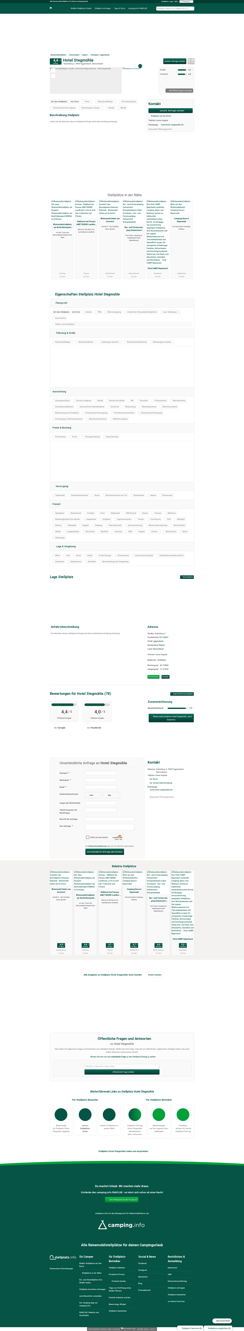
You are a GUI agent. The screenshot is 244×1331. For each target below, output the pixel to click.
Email (62, 787)
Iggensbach (158, 641)
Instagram (142, 1270)
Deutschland (158, 649)
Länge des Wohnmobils (70, 803)
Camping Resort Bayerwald (181, 220)
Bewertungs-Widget (117, 1304)
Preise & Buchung (61, 427)
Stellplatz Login (167, 1)
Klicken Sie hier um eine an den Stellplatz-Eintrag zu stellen (123, 1057)
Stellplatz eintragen (103, 8)
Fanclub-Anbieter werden (119, 1298)
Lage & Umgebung (66, 546)
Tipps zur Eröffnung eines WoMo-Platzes (120, 1289)
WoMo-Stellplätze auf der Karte (90, 1264)
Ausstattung (59, 391)
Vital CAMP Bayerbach (158, 268)
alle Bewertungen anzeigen (180, 91)
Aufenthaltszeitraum (69, 794)
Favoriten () (192, 1328)
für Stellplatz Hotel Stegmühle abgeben (61, 1129)
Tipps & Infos (119, 8)
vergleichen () (219, 1328)
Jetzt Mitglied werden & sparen (122, 1200)
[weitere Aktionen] (191, 61)
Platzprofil (61, 303)
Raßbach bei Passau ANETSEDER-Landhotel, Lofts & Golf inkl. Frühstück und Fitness (86, 223)
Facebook (142, 1263)
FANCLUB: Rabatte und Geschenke (89, 1314)
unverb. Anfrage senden (175, 61)
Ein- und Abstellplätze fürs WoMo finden (90, 1281)
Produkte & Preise (117, 1274)
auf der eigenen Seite (159, 1129)
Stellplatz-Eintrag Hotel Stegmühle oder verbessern (134, 1130)
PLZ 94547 (163, 637)
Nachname (64, 780)
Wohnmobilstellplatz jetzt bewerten (172, 718)
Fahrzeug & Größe (65, 333)
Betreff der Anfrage (68, 819)
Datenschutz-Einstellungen (61, 1269)
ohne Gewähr (135, 974)
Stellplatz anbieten (117, 1268)
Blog (140, 1283)
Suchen (192, 8)
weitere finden (85, 1129)
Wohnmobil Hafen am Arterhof (110, 220)
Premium (189, 197)
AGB (169, 1274)
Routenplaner (188, 577)
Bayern (162, 645)
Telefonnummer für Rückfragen (68, 811)
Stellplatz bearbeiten (118, 1311)
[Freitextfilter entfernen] (187, 8)
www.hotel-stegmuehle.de (172, 125)
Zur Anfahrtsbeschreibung (161, 783)
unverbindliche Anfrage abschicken (105, 852)
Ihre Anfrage (65, 826)
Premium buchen (118, 1281)
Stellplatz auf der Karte (160, 116)
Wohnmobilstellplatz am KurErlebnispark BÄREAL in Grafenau (62, 226)
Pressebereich (144, 1290)
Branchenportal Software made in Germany (104, 1329)
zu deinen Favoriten (176, 1301)
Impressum (172, 1268)
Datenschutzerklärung (97, 846)
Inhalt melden (155, 974)
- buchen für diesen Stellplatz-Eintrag (183, 1129)
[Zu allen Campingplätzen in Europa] (122, 1231)
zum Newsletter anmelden (90, 1296)
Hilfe (176, 1)
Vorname (64, 773)
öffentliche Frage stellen (123, 1072)
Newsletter (143, 1277)
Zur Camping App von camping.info (88, 1304)
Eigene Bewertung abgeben (183, 694)
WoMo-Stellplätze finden (81, 8)
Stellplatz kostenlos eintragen (92, 1289)
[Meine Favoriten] (152, 8)
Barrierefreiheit (223, 1321)
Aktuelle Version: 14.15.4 (146, 1329)
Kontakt (165, 677)
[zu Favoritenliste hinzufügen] (53, 70)
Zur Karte (154, 779)
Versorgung (61, 486)
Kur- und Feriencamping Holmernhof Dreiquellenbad (134, 229)
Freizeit (56, 504)
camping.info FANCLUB (137, 8)
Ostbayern (161, 660)
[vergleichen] (53, 76)
